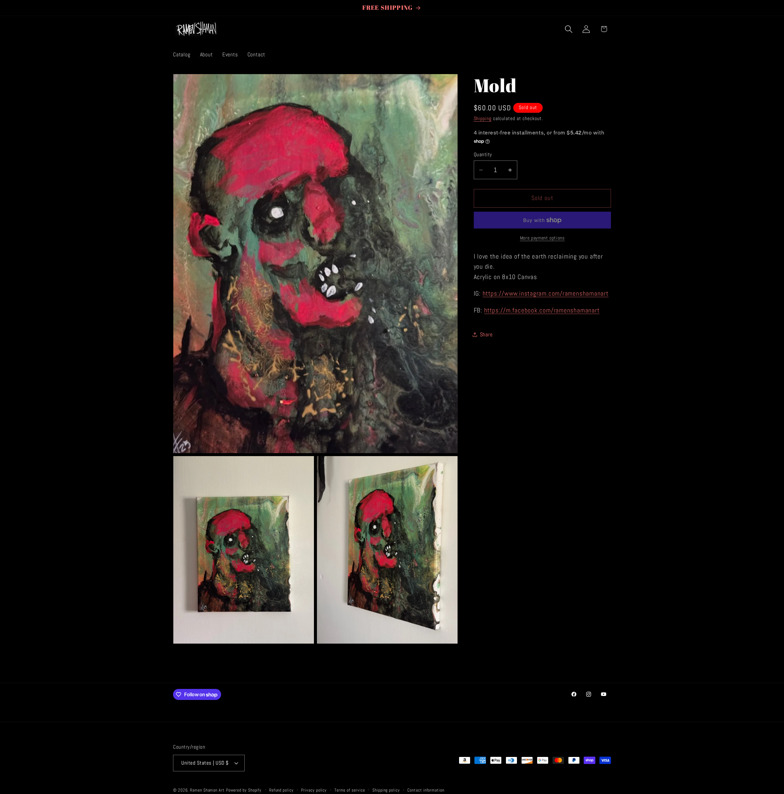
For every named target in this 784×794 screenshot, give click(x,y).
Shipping (483, 119)
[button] (569, 29)
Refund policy (281, 790)
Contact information (425, 790)
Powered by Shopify (244, 790)
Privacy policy (314, 790)
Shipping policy (386, 790)
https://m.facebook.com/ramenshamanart (542, 310)
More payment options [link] (542, 238)
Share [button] (486, 334)
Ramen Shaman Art (207, 790)
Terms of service (349, 790)
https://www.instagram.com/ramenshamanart (546, 294)
